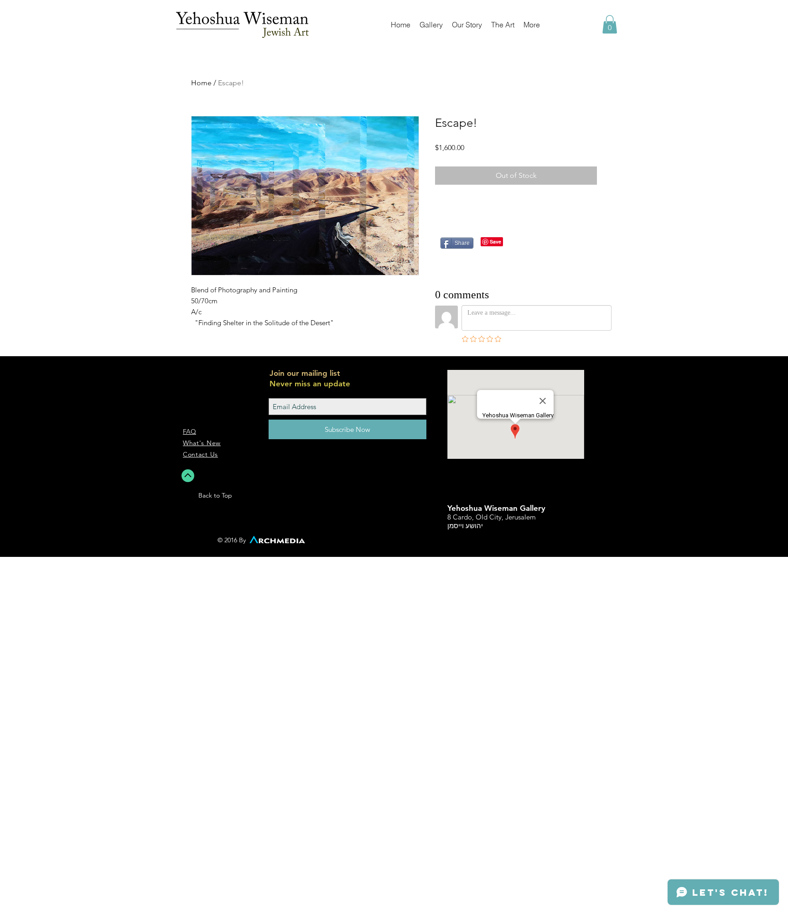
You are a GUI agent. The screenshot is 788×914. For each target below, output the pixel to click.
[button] (609, 24)
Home (201, 82)
